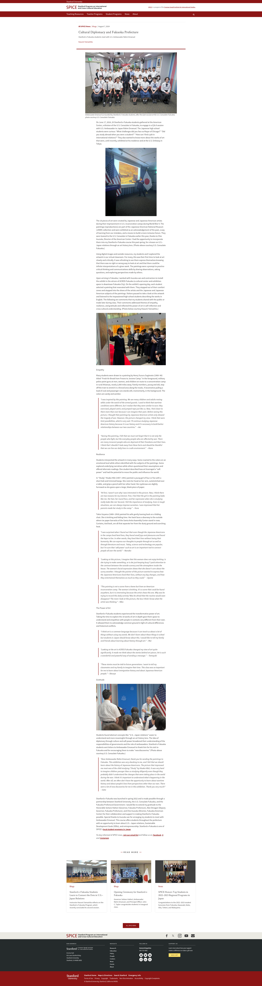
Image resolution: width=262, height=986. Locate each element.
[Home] (86, 7)
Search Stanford (120, 975)
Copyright (104, 978)
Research (113, 948)
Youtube (150, 955)
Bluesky (145, 955)
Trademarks (114, 978)
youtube (186, 936)
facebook (166, 936)
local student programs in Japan (117, 829)
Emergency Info (134, 975)
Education (113, 951)
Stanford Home (90, 975)
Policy (112, 953)
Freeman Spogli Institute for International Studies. (179, 7)
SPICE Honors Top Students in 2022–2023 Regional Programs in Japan (175, 886)
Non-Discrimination (126, 978)
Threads (150, 959)
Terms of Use (88, 978)
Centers (112, 959)
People (112, 956)
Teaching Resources (75, 14)
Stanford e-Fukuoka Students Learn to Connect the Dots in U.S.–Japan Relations (87, 886)
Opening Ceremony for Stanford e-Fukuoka (131, 886)
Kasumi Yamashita (85, 42)
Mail (141, 955)
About (135, 14)
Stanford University (74, 1)
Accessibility (139, 978)
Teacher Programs (94, 14)
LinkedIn (145, 959)
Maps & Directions (105, 975)
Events (112, 964)
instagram (180, 936)
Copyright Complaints (152, 978)
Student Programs (113, 14)
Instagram (141, 959)
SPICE (150, 7)
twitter (173, 936)
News (127, 14)
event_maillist (193, 936)
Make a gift (174, 955)
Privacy (97, 978)
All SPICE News (84, 26)
